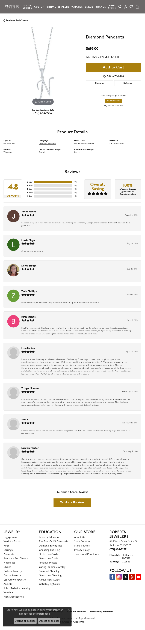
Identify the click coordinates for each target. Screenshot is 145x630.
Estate (89, 7)
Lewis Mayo (28, 240)
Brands (101, 7)
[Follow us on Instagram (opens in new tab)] (119, 577)
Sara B (24, 419)
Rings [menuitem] (7, 546)
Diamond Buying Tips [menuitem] (50, 546)
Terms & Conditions (76, 612)
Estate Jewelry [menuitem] (12, 575)
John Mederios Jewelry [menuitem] (17, 588)
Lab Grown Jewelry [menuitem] (15, 580)
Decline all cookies (25, 620)
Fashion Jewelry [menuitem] (13, 571)
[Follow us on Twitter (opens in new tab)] (125, 577)
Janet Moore (28, 211)
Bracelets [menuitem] (9, 554)
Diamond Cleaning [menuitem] (49, 571)
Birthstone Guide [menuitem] (48, 554)
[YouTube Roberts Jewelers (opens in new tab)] (138, 577)
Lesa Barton (28, 348)
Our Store (112, 7)
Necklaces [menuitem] (9, 563)
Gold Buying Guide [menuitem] (49, 584)
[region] (43, 66)
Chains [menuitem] (7, 567)
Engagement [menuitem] (11, 537)
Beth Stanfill (28, 317)
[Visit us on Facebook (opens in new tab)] (112, 577)
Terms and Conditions (86, 554)
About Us (79, 537)
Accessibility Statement (101, 612)
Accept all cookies (49, 620)
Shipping (99, 83)
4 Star (29, 186)
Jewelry (63, 7)
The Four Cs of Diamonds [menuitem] (53, 541)
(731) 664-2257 (43, 113)
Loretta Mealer (30, 448)
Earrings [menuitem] (8, 550)
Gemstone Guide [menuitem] (48, 558)
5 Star (29, 182)
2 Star (29, 193)
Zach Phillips (29, 291)
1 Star (29, 196)
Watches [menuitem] (8, 592)
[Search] (120, 6)
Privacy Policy (82, 550)
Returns (127, 83)
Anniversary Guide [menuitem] (49, 580)
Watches (77, 7)
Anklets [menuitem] (8, 584)
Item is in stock (113, 101)
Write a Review (72, 502)
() (75, 182)
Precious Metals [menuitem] (48, 563)
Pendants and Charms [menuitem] (16, 558)
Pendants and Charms (17, 21)
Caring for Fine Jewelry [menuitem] (52, 567)
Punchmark (78, 622)
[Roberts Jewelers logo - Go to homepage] (13, 6)
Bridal (51, 7)
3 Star (29, 189)
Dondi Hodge (29, 266)
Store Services (82, 541)
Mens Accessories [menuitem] (14, 597)
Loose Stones (27, 7)
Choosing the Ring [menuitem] (49, 550)
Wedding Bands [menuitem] (12, 541)
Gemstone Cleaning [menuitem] (50, 575)
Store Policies (82, 546)
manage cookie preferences (34, 613)
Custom (39, 7)
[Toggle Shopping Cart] (137, 6)
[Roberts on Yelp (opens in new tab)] (132, 577)
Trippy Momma (30, 388)
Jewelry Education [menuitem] (49, 537)
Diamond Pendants (47, 144)
